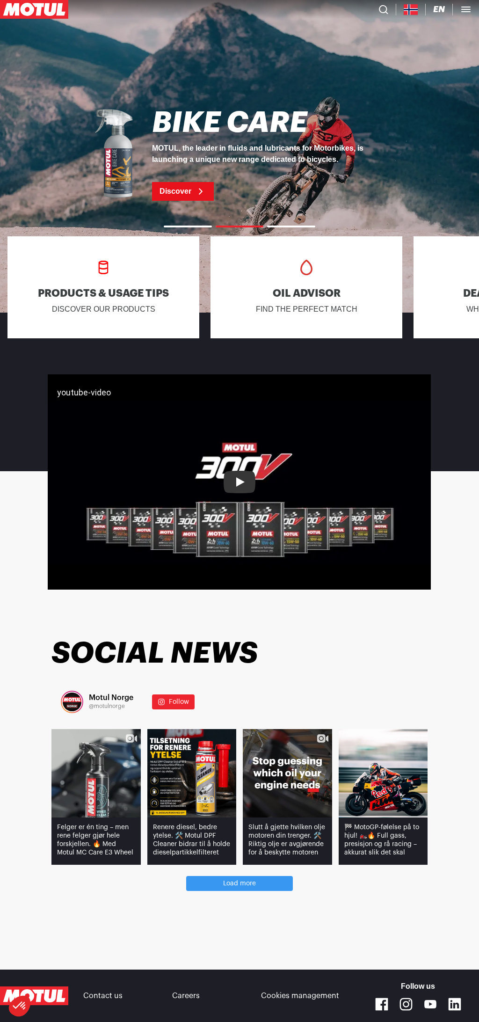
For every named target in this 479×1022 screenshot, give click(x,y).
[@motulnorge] (72, 702)
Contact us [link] (103, 996)
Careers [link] (186, 996)
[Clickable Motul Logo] (34, 9)
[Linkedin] (454, 1004)
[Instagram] (406, 1004)
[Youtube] (430, 1004)
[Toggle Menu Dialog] (466, 9)
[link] (239, 154)
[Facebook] (381, 1004)
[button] (19, 1006)
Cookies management (300, 996)
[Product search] (383, 9)
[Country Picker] (411, 9)
